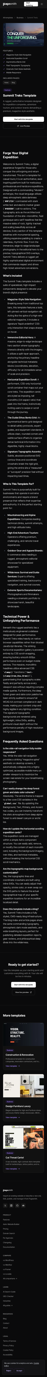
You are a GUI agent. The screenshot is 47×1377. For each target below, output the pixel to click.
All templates (8, 17)
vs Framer (7, 1269)
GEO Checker (8, 1296)
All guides (8, 1305)
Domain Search (9, 1233)
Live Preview (25, 126)
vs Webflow (7, 1265)
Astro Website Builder (11, 1224)
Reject (8, 1371)
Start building (29, 4)
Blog (4, 1318)
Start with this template (23, 119)
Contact (6, 1323)
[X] (5, 1205)
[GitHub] (17, 1205)
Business (20, 17)
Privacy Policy (8, 1345)
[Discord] (23, 1205)
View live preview (22, 992)
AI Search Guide (9, 1292)
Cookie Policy (8, 1350)
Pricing (5, 1229)
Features (6, 1220)
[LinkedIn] (11, 1205)
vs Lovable (7, 1274)
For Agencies (8, 1238)
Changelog (7, 1242)
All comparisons (10, 1278)
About (5, 1328)
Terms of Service (9, 1341)
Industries (7, 1301)
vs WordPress (8, 1260)
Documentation (9, 1247)
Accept (19, 1371)
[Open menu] (41, 4)
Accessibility (8, 1355)
